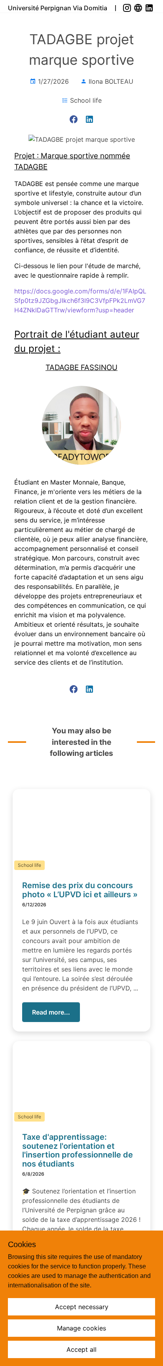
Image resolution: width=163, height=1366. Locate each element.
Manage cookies (81, 1328)
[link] (127, 8)
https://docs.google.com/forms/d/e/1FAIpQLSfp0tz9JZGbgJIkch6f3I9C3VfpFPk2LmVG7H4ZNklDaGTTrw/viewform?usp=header (80, 300)
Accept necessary (81, 1307)
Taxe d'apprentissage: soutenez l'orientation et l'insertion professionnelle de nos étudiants (77, 1150)
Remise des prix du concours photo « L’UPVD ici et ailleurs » (80, 890)
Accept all (81, 1349)
